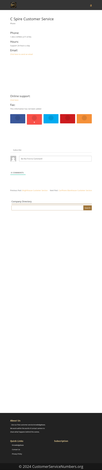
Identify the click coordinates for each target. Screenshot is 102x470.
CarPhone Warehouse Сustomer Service (75, 190)
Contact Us (16, 449)
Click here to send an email (21, 54)
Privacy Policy (17, 454)
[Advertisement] (51, 76)
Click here (14, 100)
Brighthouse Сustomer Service (35, 190)
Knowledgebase (18, 445)
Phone (12, 23)
